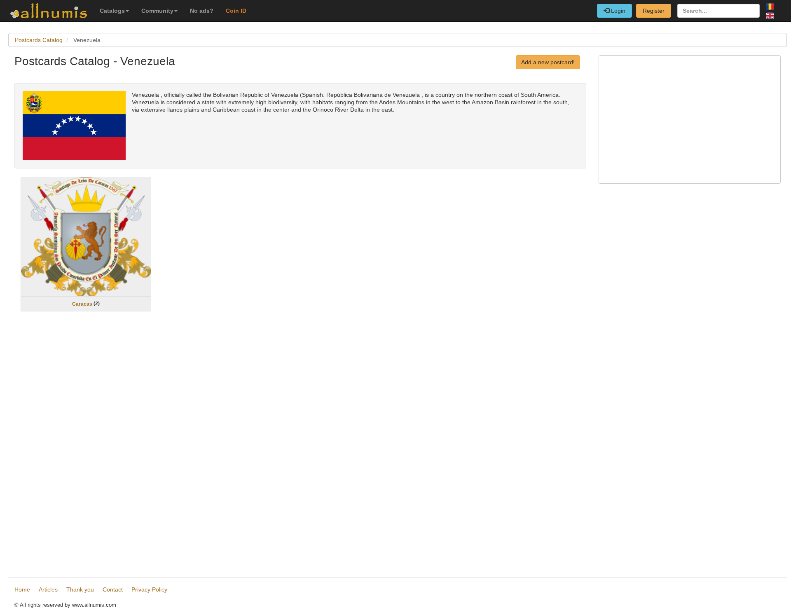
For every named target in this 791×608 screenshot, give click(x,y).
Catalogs (112, 10)
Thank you (80, 589)
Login (617, 10)
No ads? (201, 10)
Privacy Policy (149, 589)
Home (22, 589)
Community (157, 10)
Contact (113, 589)
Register (654, 10)
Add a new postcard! (548, 62)
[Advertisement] (261, 445)
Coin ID (236, 10)
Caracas (82, 304)
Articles (48, 589)
